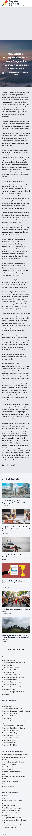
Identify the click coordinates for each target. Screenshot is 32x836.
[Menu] (29, 3)
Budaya (16, 74)
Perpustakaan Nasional (9, 827)
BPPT (3, 803)
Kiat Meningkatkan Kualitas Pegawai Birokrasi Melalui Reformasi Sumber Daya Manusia (15, 583)
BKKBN (4, 774)
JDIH (14, 649)
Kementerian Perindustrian (10, 738)
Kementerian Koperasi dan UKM (12, 709)
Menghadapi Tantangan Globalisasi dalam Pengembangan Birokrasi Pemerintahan (15, 502)
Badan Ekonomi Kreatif (9, 764)
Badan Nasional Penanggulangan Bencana (15, 755)
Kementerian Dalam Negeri (10, 667)
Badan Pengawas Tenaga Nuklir (12, 801)
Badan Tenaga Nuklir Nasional (11, 813)
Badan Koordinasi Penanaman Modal (13, 776)
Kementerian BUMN (8, 665)
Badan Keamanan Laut (9, 769)
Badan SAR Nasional (8, 786)
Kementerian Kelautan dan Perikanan (13, 677)
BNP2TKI (5, 796)
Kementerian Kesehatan (9, 680)
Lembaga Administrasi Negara (11, 818)
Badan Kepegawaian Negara (11, 772)
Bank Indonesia (6, 815)
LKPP (3, 822)
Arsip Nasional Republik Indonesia (13, 762)
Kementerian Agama (8, 660)
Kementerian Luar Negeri (10, 713)
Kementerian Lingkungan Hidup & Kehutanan (16, 711)
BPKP (3, 798)
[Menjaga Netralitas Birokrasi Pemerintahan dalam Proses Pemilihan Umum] (16, 544)
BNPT (3, 784)
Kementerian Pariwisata (9, 716)
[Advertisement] (16, 23)
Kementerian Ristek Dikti (9, 745)
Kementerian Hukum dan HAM (11, 675)
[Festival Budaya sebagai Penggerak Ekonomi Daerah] (16, 599)
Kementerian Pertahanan (9, 740)
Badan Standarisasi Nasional (11, 810)
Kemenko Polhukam (8, 706)
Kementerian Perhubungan (10, 735)
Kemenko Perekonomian (9, 704)
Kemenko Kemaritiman (9, 689)
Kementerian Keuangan (9, 684)
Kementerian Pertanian (9, 743)
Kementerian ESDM (8, 672)
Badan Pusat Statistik (8, 806)
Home (9, 649)
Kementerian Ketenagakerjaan (11, 682)
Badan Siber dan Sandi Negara (12, 808)
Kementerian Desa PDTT (9, 670)
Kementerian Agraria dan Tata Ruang (13, 663)
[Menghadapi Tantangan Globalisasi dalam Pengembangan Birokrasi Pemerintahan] (16, 490)
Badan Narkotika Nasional (10, 781)
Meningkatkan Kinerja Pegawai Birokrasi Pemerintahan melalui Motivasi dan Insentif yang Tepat (15, 637)
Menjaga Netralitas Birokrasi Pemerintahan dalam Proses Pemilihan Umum (15, 556)
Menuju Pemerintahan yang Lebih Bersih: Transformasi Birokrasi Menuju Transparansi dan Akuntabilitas (16, 529)
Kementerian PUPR (8, 718)
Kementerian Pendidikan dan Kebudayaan (15, 728)
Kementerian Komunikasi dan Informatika (14, 687)
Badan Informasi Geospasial (10, 767)
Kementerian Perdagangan (10, 730)
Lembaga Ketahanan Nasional (11, 825)
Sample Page (20, 649)
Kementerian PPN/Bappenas (11, 733)
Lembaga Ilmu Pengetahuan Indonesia (14, 820)
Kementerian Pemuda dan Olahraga (13, 726)
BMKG (4, 779)
